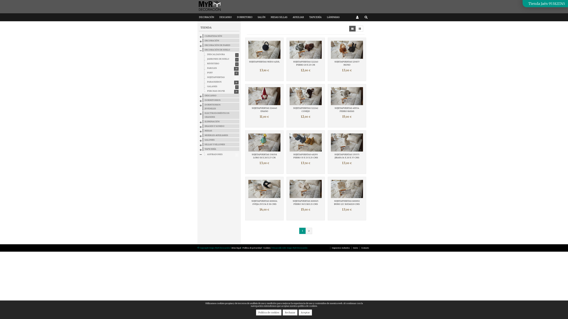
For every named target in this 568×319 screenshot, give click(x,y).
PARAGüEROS (222, 82)
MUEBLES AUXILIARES (216, 135)
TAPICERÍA (210, 149)
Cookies (267, 248)
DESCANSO (210, 95)
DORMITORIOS (213, 100)
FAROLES (222, 68)
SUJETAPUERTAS (222, 77)
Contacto (365, 248)
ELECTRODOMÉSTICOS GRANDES (217, 115)
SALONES (210, 140)
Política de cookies (268, 312)
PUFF (222, 72)
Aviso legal (236, 248)
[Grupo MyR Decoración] (209, 11)
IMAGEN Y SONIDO (214, 126)
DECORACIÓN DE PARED (217, 45)
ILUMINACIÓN (212, 121)
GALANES (222, 86)
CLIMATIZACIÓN (213, 36)
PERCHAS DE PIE (222, 91)
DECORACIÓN (212, 40)
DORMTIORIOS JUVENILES (213, 106)
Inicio (355, 248)
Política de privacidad (252, 248)
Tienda (206, 27)
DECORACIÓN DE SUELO (217, 49)
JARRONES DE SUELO (222, 59)
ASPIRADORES (222, 154)
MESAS (208, 130)
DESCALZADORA (222, 54)
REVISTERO (222, 63)
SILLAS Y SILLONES (215, 144)
